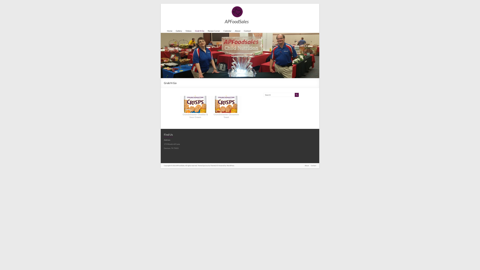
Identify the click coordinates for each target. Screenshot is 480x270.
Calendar (227, 31)
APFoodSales (237, 21)
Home (169, 31)
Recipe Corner (214, 31)
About (237, 31)
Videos (189, 31)
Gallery (179, 31)
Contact (247, 31)
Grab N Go (199, 31)
